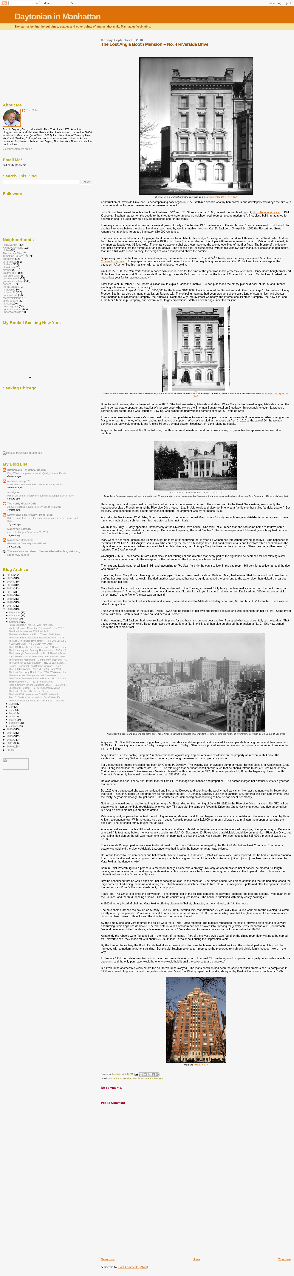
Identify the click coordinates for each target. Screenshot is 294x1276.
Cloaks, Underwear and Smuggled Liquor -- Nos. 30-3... (38, 685)
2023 (10, 585)
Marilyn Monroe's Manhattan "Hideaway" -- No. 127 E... (37, 628)
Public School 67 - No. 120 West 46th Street (31, 625)
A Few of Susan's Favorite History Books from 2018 (34, 507)
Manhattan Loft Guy (19, 528)
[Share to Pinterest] (157, 1074)
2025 (10, 578)
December (15, 612)
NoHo (6, 250)
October (14, 618)
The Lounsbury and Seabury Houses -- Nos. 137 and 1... (38, 650)
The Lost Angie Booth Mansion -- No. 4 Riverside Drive (37, 653)
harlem (7, 284)
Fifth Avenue (10, 244)
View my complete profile (17, 149)
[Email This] (141, 1074)
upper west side (12, 312)
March (13, 719)
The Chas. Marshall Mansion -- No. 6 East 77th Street (37, 700)
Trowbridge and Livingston (151, 1078)
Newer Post (108, 1259)
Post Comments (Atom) (133, 1267)
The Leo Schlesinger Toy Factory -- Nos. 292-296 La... (37, 641)
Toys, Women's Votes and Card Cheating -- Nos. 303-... (38, 656)
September (15, 622)
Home (196, 1259)
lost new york (115, 1078)
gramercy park (11, 278)
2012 (10, 739)
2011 (10, 743)
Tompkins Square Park (16, 256)
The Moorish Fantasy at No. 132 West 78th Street (34, 634)
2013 (10, 736)
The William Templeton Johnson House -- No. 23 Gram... (38, 678)
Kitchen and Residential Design (26, 470)
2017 (10, 605)
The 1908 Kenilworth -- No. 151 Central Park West (35, 669)
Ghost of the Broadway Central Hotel (26, 543)
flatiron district (11, 275)
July (11, 707)
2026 (10, 574)
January (14, 726)
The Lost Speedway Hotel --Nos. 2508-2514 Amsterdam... (39, 672)
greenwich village (13, 281)
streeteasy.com (200, 1065)
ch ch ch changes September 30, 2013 (27, 532)
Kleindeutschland (13, 247)
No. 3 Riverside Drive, (266, 212)
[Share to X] (149, 1074)
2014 (10, 732)
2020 (10, 595)
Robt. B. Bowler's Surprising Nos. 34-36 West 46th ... (36, 697)
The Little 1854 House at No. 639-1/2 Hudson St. (34, 694)
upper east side (12, 309)
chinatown (9, 267)
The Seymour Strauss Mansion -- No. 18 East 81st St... (37, 662)
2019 (10, 598)
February (14, 722)
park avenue (10, 295)
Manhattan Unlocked (19, 540)
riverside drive (130, 1078)
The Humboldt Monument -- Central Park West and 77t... (38, 659)
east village (9, 272)
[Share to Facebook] (153, 1074)
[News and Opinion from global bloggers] (16, 768)
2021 (10, 591)
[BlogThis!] (145, 1074)
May (11, 713)
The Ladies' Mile (12, 253)
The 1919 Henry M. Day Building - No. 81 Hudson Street (38, 647)
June (12, 710)
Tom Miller (32, 110)
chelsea (7, 264)
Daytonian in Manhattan (58, 16)
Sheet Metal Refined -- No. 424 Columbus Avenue (34, 688)
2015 (10, 729)
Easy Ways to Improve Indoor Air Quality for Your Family (36, 473)
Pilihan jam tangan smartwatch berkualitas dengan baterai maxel (40, 495)
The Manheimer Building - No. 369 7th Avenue (32, 675)
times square (10, 300)
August (13, 704)
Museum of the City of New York (221, 197)
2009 (10, 750)
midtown (8, 289)
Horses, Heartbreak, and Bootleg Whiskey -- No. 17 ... (37, 666)
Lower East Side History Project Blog (30, 514)
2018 (10, 602)
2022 (10, 588)
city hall (7, 270)
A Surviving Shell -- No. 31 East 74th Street (31, 644)
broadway (8, 258)
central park (10, 261)
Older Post (284, 1259)
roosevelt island (12, 298)
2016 (10, 609)
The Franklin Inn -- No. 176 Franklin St (29, 631)
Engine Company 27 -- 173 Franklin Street (31, 681)
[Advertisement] (133, 1227)
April (11, 716)
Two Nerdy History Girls (21, 503)
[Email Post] (136, 1074)
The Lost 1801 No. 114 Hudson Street (28, 691)
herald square (11, 286)
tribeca (7, 303)
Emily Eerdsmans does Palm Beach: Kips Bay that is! (35, 484)
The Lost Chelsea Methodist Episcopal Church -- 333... (37, 637)
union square (10, 306)
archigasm (13, 492)
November (15, 615)
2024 (10, 581)
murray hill (9, 292)
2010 (10, 746)
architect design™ (18, 481)
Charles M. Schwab (113, 261)
